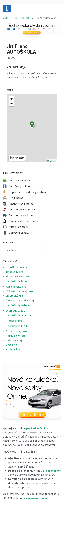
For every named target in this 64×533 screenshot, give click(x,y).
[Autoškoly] (7, 8)
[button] (32, 124)
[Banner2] (32, 391)
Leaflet (52, 160)
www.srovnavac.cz (35, 498)
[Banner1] (32, 28)
